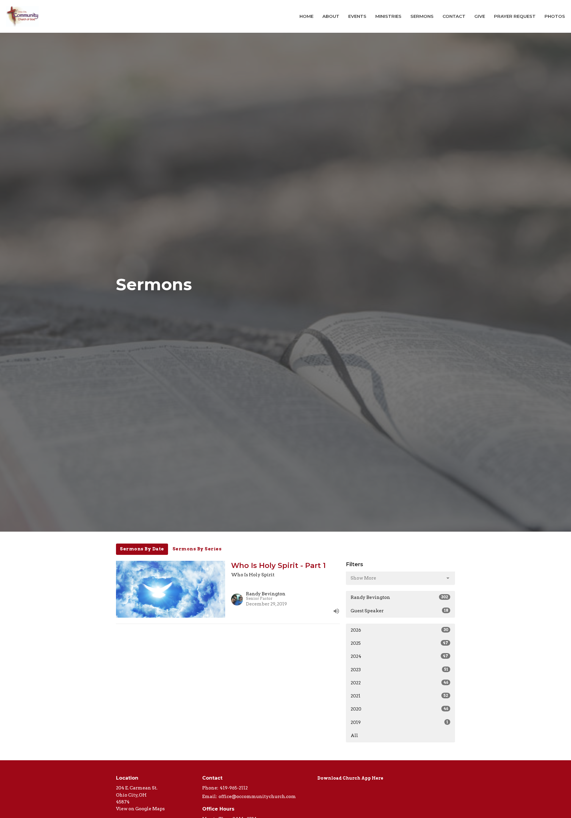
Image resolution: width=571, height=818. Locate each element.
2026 (399, 630)
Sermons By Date (142, 549)
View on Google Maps (140, 808)
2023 (399, 669)
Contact (454, 16)
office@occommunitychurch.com (257, 796)
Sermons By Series (197, 549)
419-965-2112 (234, 788)
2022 (399, 683)
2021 (399, 696)
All (354, 735)
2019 (399, 722)
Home (306, 16)
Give (479, 16)
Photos (555, 16)
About (330, 16)
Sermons (422, 16)
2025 (399, 643)
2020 (399, 709)
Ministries (388, 16)
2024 (399, 656)
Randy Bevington (399, 597)
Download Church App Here (350, 778)
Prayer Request (515, 16)
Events (357, 16)
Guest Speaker (399, 611)
